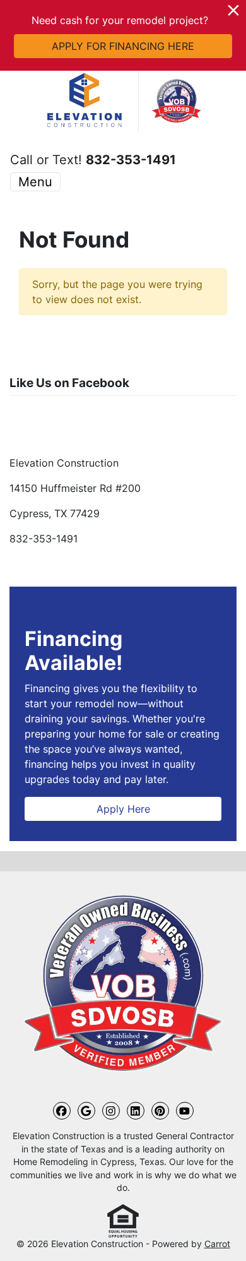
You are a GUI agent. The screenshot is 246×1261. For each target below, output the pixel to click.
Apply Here (123, 809)
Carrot (217, 1244)
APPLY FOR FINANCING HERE (123, 46)
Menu (35, 181)
